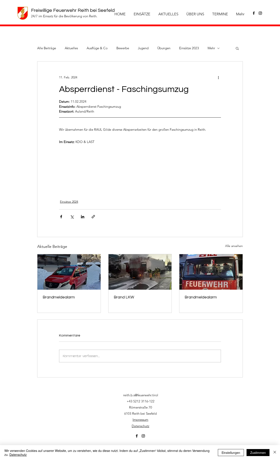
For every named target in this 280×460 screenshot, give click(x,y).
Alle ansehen (234, 246)
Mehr (211, 48)
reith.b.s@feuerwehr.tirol (140, 395)
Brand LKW (124, 297)
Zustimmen (258, 452)
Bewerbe (122, 48)
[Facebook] (254, 13)
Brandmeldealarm (59, 297)
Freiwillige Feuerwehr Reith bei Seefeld (73, 10)
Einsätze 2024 (69, 202)
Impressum (140, 420)
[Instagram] (260, 13)
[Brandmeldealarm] (69, 272)
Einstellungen (231, 452)
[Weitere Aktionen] (218, 77)
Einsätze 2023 (189, 48)
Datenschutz (140, 426)
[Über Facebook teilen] (61, 217)
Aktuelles (71, 48)
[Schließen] (274, 452)
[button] (237, 48)
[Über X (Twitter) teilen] (72, 217)
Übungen (163, 48)
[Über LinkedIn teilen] (82, 217)
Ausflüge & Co (97, 48)
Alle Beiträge (46, 48)
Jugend (143, 48)
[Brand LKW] (140, 272)
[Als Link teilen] (93, 217)
